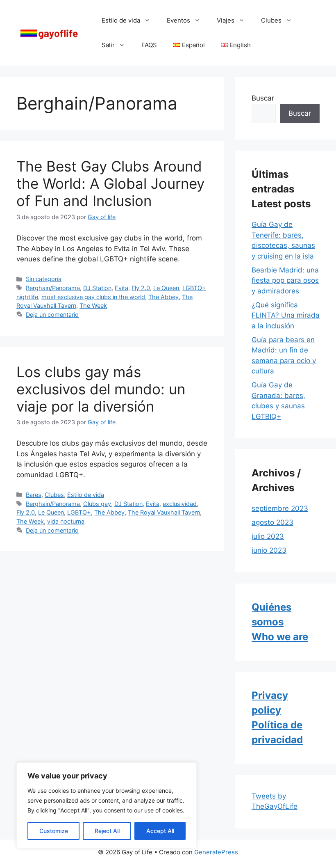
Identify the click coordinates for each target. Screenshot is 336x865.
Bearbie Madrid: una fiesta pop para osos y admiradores (285, 280)
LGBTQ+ (79, 512)
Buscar (263, 98)
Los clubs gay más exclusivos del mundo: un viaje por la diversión (100, 389)
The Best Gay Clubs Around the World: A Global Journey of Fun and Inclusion (110, 183)
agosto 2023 (272, 522)
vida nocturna (65, 521)
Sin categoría (43, 278)
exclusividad (180, 503)
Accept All (160, 830)
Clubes (271, 20)
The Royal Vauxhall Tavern (164, 512)
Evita (121, 287)
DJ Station (97, 287)
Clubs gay (97, 503)
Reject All (107, 830)
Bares (33, 494)
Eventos (178, 20)
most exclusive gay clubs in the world (93, 296)
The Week (93, 305)
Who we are (280, 637)
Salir (108, 45)
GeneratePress (216, 852)
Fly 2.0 (141, 287)
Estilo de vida (121, 20)
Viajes (225, 20)
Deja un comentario (52, 314)
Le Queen (166, 287)
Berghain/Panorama (53, 287)
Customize (53, 830)
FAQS (149, 45)
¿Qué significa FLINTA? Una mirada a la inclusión (286, 315)
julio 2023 (268, 536)
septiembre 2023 (280, 508)
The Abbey (163, 296)
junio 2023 (269, 550)
